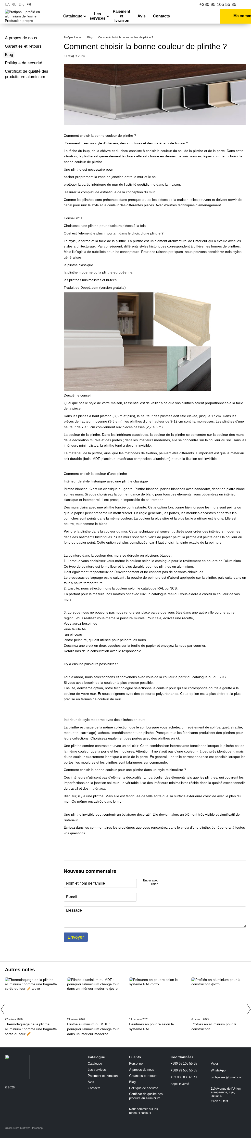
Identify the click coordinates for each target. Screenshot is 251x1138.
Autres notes (20, 969)
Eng (21, 4)
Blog (9, 54)
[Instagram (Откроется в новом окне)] (167, 4)
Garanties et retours (23, 46)
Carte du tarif (219, 1101)
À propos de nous (21, 38)
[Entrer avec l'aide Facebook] (164, 883)
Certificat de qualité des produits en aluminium (146, 1096)
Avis (142, 16)
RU (14, 4)
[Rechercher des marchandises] (183, 16)
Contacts (161, 16)
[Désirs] (197, 16)
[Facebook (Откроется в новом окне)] (173, 4)
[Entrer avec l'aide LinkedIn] (179, 883)
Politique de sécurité (23, 63)
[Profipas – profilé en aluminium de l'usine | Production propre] (17, 1067)
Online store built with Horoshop (24, 1127)
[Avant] (248, 1009)
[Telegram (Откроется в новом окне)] (185, 4)
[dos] (2, 1009)
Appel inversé (180, 1084)
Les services (97, 16)
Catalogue (72, 16)
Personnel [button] (136, 1063)
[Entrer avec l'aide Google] (172, 883)
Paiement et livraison (121, 16)
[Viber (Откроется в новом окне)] (179, 4)
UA (7, 4)
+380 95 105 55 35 (217, 4)
